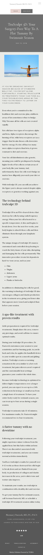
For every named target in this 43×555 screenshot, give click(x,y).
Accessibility (34, 543)
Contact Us (21, 547)
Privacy (7, 543)
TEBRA (31, 552)
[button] (39, 3)
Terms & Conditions (20, 543)
